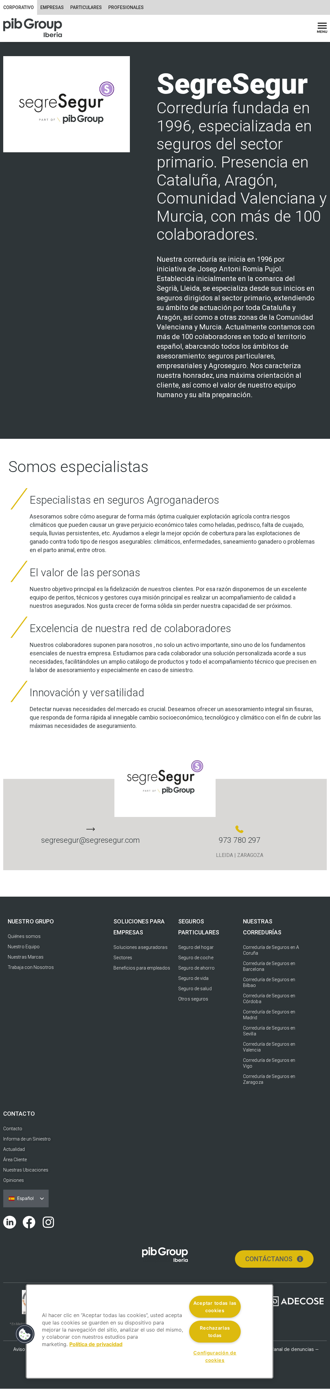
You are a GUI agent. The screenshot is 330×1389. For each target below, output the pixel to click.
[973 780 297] (239, 829)
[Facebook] (29, 1222)
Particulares (86, 7)
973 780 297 (239, 840)
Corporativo (18, 7)
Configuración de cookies (215, 1356)
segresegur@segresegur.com (90, 840)
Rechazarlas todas (215, 1331)
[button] (25, 1334)
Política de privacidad (95, 1344)
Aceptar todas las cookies (215, 1306)
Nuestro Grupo (31, 921)
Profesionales (126, 7)
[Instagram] (48, 1222)
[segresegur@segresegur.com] (90, 829)
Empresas (52, 7)
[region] (149, 1331)
